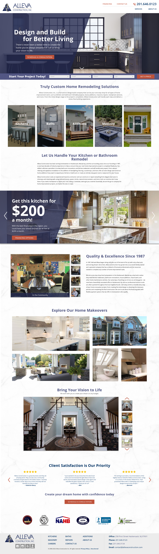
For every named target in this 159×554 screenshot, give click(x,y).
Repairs (69, 540)
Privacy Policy (85, 549)
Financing (107, 4)
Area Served (94, 549)
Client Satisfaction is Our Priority (79, 465)
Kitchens (51, 326)
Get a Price (145, 77)
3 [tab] (81, 240)
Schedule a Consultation (39, 57)
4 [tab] (83, 240)
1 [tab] (76, 240)
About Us (152, 9)
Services (138, 9)
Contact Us (122, 4)
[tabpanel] (79, 217)
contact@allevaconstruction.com (128, 547)
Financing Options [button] (24, 238)
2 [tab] (79, 240)
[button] (21, 126)
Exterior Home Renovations (120, 324)
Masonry (51, 362)
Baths (105, 359)
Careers (52, 543)
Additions (134, 359)
